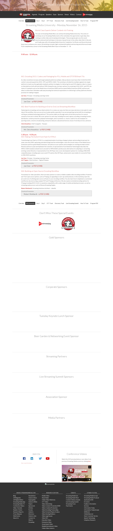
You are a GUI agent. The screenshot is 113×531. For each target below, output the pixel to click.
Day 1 (38, 21)
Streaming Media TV (19, 504)
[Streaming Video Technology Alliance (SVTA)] (46, 295)
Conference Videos (18, 506)
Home (25, 14)
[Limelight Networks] (26, 255)
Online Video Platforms (48, 500)
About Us (16, 518)
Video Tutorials (17, 508)
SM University (30, 21)
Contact (78, 14)
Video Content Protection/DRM (51, 506)
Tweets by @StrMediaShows (26, 463)
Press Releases (17, 514)
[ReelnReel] (26, 438)
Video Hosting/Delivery (48, 514)
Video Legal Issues (47, 516)
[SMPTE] (56, 405)
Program (41, 14)
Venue (67, 14)
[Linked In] (32, 459)
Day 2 (43, 21)
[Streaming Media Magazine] (46, 438)
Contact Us (32, 518)
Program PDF (94, 21)
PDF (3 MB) (37, 101)
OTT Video (45, 502)
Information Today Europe (91, 510)
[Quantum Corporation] (87, 255)
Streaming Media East (72, 496)
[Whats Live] (87, 438)
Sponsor (60, 14)
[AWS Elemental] (56, 324)
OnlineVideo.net (88, 514)
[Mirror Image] (46, 255)
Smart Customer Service (91, 516)
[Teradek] (87, 265)
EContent (87, 502)
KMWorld (87, 512)
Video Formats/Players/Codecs (51, 512)
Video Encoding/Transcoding (50, 510)
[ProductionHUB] (87, 427)
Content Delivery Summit (73, 500)
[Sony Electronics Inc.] (67, 265)
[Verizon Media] (87, 295)
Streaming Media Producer (91, 498)
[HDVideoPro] (67, 427)
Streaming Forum (71, 504)
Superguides (32, 500)
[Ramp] (26, 265)
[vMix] (56, 274)
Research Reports (18, 512)
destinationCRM (88, 500)
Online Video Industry (48, 528)
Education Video (46, 520)
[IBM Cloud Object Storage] (87, 246)
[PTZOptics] (67, 255)
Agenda (34, 14)
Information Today (89, 508)
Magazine (17, 498)
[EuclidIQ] (26, 295)
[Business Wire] (26, 427)
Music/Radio (45, 498)
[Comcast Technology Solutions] (46, 385)
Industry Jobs (32, 516)
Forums (31, 510)
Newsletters (32, 496)
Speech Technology (89, 518)
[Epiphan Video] (67, 246)
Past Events (69, 506)
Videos (72, 14)
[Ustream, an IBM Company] (67, 295)
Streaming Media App (19, 502)
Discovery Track (59, 21)
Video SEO (45, 518)
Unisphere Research (89, 520)
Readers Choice (17, 510)
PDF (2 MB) (37, 166)
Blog (14, 496)
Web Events (16, 516)
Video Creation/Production (50, 508)
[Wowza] (56, 304)
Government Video (47, 524)
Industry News (33, 498)
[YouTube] (46, 459)
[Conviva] (46, 246)
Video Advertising (47, 504)
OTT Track (50, 21)
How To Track (84, 21)
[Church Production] (46, 427)
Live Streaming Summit (72, 21)
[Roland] (67, 365)
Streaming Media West (72, 498)
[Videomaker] (67, 438)
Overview (21, 21)
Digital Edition (18, 500)
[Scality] (46, 265)
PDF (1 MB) (45, 130)
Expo (54, 14)
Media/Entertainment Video (50, 526)
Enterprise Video (47, 522)
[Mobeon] (46, 365)
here (89, 461)
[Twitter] (40, 459)
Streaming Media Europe (91, 496)
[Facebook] (24, 459)
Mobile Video (45, 496)
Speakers (49, 14)
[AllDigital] (26, 246)
